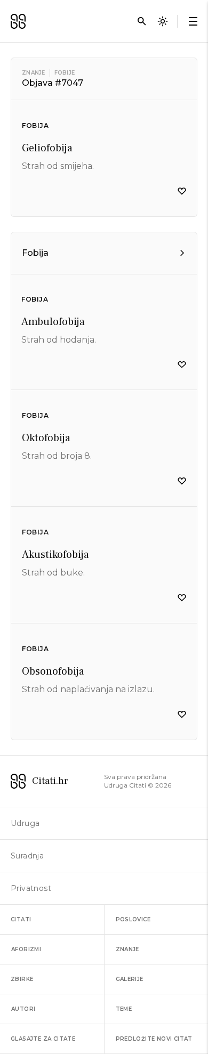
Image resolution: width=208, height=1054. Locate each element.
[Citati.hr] (18, 21)
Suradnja (27, 856)
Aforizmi (26, 949)
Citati (21, 919)
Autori (23, 1009)
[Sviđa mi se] (182, 191)
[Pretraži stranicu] (141, 21)
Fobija (35, 125)
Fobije (64, 72)
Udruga (25, 823)
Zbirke (22, 979)
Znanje (33, 72)
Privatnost (31, 888)
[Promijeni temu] (163, 21)
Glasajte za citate (43, 1038)
